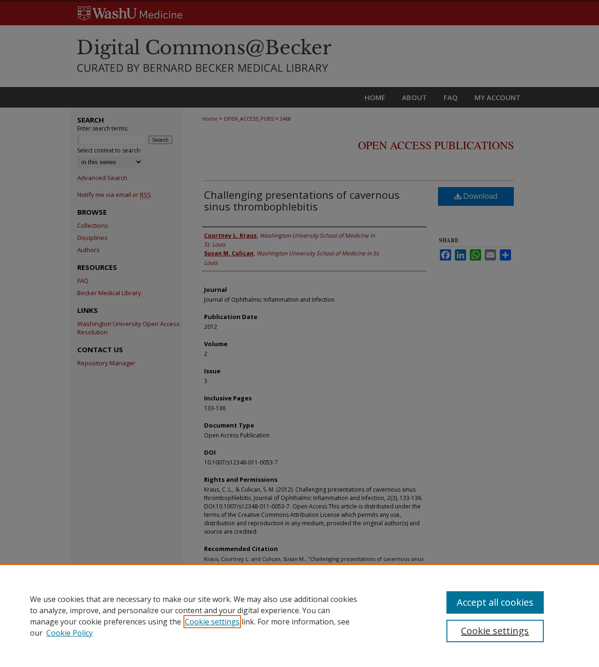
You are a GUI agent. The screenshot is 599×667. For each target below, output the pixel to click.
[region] (299, 615)
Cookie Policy (69, 633)
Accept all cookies (495, 602)
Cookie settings (212, 621)
